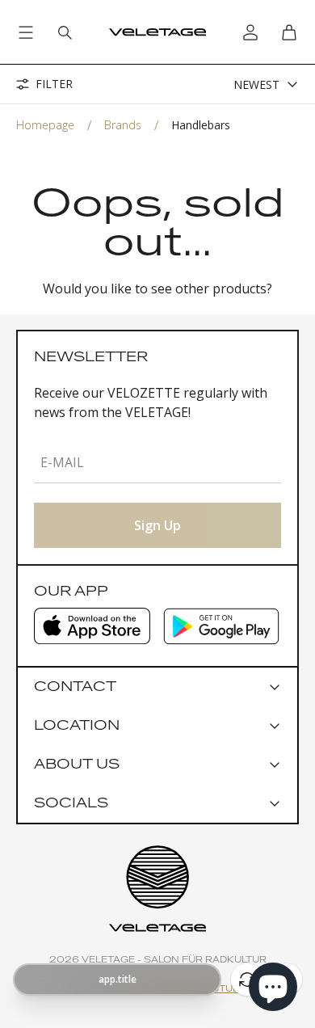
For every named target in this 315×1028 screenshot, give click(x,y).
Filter (54, 84)
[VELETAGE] (157, 32)
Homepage (45, 125)
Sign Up (157, 525)
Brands (122, 125)
